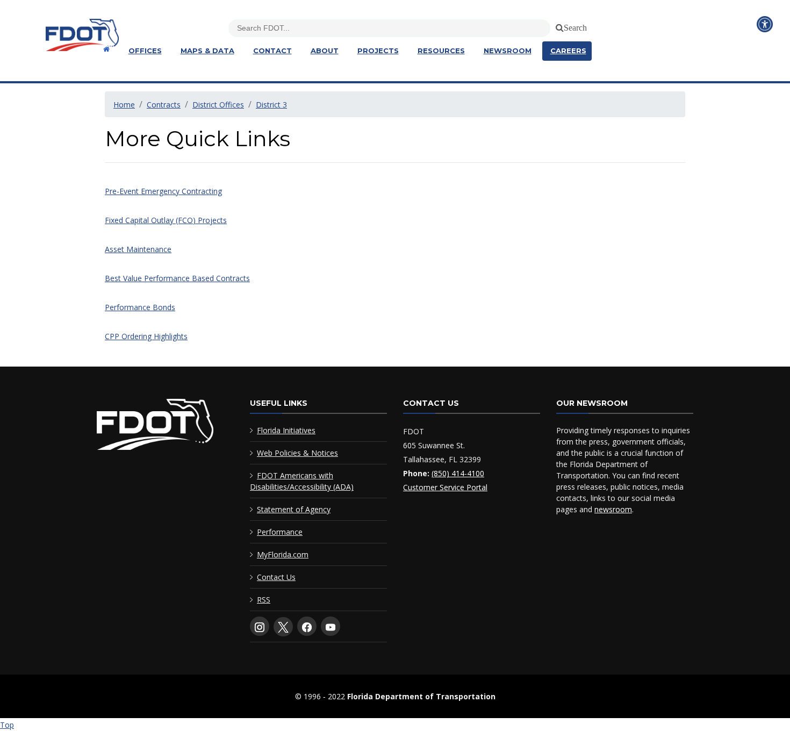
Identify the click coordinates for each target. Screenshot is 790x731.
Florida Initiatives (286, 430)
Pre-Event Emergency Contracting (163, 191)
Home (124, 104)
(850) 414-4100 (458, 473)
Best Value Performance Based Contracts (177, 278)
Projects (378, 50)
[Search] (557, 25)
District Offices (218, 104)
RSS (263, 599)
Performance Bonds (140, 307)
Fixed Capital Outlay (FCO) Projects (166, 220)
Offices (145, 50)
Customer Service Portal (445, 487)
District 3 (271, 104)
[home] (155, 426)
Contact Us (276, 577)
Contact (272, 50)
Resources (441, 50)
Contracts (164, 104)
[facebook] (307, 626)
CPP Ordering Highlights (146, 336)
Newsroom (508, 50)
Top (7, 725)
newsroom (613, 509)
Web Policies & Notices (297, 453)
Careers (568, 50)
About (325, 50)
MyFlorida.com (282, 554)
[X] (283, 626)
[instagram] (259, 626)
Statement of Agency (294, 509)
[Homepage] (105, 49)
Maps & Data (207, 50)
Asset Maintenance (138, 249)
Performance (280, 532)
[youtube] (330, 626)
